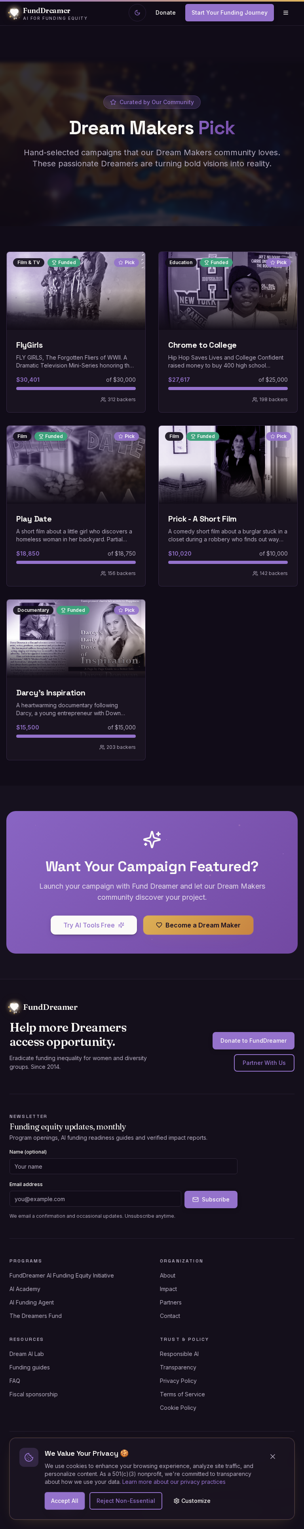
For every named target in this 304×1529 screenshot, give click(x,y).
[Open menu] (285, 12)
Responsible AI (179, 1353)
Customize (196, 1500)
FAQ (15, 1380)
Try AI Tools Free (89, 925)
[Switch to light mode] (137, 12)
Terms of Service (182, 1394)
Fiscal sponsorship (34, 1394)
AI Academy (25, 1288)
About (167, 1275)
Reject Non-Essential (126, 1500)
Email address (26, 1184)
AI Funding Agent (32, 1302)
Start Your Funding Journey (230, 12)
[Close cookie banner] (276, 1456)
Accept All (64, 1500)
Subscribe (216, 1199)
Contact (170, 1315)
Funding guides (30, 1367)
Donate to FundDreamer (253, 1040)
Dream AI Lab (27, 1353)
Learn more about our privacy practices (174, 1481)
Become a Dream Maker (203, 925)
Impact (168, 1288)
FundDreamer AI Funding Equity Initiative (62, 1275)
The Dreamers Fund (36, 1315)
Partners (171, 1302)
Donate (166, 12)
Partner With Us (264, 1062)
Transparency (178, 1367)
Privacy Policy (178, 1380)
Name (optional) (28, 1152)
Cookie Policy (178, 1407)
